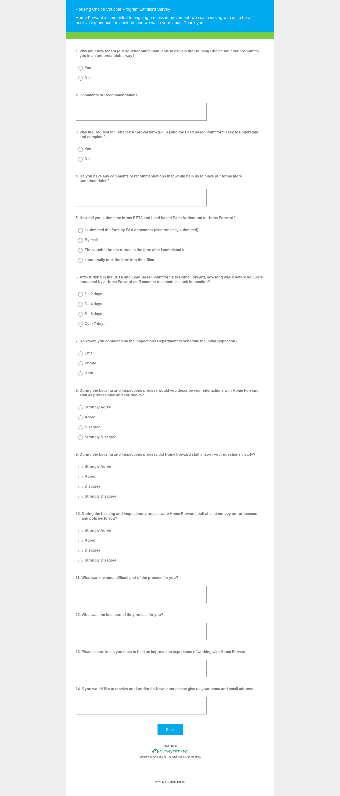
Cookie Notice (176, 781)
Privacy (159, 781)
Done (170, 730)
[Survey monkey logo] (170, 751)
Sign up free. (193, 756)
